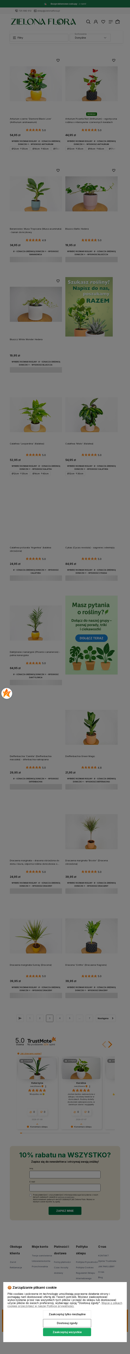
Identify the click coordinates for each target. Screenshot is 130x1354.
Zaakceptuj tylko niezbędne (67, 1314)
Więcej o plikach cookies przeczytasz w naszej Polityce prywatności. (64, 1304)
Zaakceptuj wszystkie (67, 1332)
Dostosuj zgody (67, 1323)
